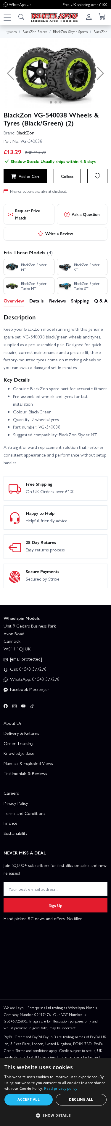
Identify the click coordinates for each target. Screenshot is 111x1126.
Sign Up (55, 905)
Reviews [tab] (57, 300)
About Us (13, 723)
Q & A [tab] (100, 300)
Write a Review (59, 233)
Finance (10, 823)
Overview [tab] (14, 300)
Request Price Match (27, 214)
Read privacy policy (60, 1088)
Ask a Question (86, 214)
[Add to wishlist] (97, 176)
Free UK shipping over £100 (85, 4)
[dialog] (55, 1092)
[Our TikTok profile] (32, 705)
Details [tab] (36, 300)
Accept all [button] (28, 1099)
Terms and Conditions (24, 813)
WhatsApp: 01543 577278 (34, 679)
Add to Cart (29, 176)
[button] (7, 17)
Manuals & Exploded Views (28, 763)
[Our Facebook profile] (6, 705)
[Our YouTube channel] (23, 705)
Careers (11, 793)
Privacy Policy (16, 803)
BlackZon (25, 132)
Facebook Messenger (29, 689)
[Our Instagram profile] (14, 705)
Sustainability (16, 833)
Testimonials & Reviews (25, 773)
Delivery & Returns (21, 733)
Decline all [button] (81, 1099)
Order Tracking (18, 743)
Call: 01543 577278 (27, 669)
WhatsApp (20, 4)
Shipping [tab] (80, 300)
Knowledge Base (19, 753)
